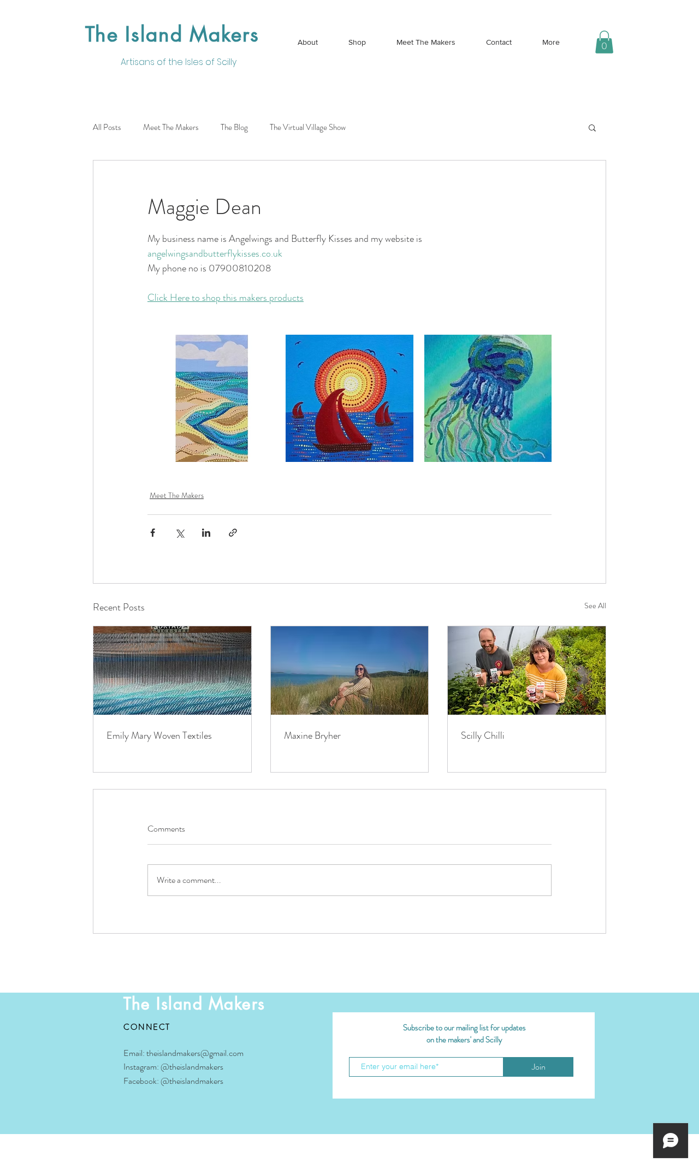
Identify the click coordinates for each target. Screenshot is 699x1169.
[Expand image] (211, 398)
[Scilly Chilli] (527, 670)
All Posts (107, 127)
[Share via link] (233, 532)
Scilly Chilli (483, 735)
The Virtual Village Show (308, 127)
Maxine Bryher (312, 735)
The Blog (234, 127)
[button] (604, 42)
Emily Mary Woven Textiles (159, 735)
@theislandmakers (192, 1066)
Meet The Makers (171, 127)
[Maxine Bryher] (350, 670)
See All (595, 605)
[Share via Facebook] (152, 532)
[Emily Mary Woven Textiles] (172, 670)
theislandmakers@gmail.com (195, 1053)
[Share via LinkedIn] (206, 532)
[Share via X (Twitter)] (179, 532)
